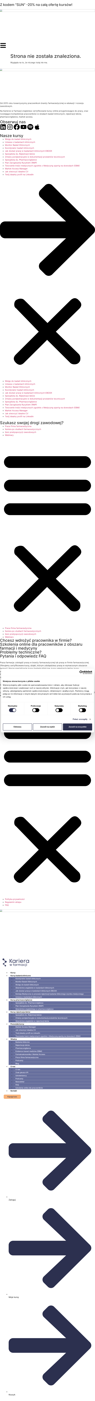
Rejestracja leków (22, 1045)
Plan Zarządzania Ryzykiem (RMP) (21, 162)
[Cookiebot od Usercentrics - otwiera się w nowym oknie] (81, 672)
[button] (47, 278)
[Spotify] (30, 127)
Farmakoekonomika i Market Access (30, 1054)
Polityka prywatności (15, 899)
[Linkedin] (3, 127)
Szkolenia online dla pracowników (29, 1088)
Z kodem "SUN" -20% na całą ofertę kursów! (36, 5)
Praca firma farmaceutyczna (18, 426)
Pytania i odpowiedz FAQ (23, 656)
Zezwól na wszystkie (77, 727)
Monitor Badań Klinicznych (17, 145)
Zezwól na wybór (47, 727)
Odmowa (17, 727)
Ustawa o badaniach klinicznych (20, 142)
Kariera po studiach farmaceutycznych (23, 429)
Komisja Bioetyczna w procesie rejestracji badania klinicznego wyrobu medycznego (49, 994)
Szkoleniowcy (21, 1075)
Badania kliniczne (22, 1042)
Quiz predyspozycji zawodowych (20, 432)
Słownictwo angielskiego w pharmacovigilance (34, 1009)
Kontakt (14, 1091)
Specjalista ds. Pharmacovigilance (21, 160)
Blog (17, 1063)
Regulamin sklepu (13, 902)
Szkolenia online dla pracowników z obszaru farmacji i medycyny (41, 646)
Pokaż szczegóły (80, 719)
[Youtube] (23, 127)
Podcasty (19, 1060)
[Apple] (37, 127)
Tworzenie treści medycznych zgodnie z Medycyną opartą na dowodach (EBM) (42, 165)
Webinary (9, 435)
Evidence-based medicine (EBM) (28, 1051)
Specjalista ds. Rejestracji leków (20, 154)
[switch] (35, 710)
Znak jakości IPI (21, 1072)
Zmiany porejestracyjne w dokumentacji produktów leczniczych (35, 157)
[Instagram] (10, 127)
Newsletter (19, 1082)
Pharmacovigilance (23, 1048)
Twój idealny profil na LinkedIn (19, 174)
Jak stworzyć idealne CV (16, 171)
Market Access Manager (16, 168)
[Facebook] (17, 127)
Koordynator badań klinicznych (19, 148)
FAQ (7, 905)
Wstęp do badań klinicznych (18, 139)
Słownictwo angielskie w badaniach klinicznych (34, 988)
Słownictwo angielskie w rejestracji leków (32, 1021)
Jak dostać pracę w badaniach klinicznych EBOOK (28, 151)
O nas (13, 1066)
